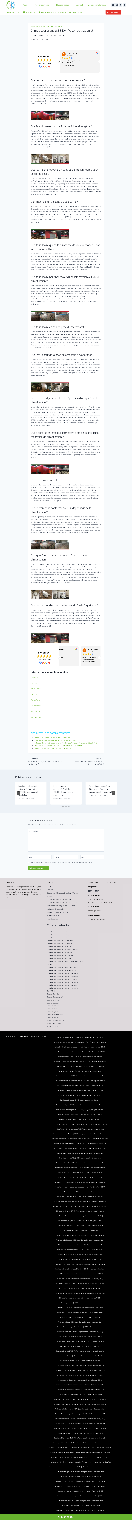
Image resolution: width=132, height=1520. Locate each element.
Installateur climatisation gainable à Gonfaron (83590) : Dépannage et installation (80, 1269)
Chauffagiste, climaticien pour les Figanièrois (62, 979)
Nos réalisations (63, 5)
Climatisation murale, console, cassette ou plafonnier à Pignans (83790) (80, 1221)
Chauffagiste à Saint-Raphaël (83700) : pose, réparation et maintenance (80, 1394)
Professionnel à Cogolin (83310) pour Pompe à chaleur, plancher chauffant (80, 1095)
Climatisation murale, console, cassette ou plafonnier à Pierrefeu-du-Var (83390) (80, 1187)
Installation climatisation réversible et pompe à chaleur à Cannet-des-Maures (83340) (80, 1143)
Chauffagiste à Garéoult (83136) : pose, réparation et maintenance (80, 1361)
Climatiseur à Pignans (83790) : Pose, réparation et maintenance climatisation (80, 1211)
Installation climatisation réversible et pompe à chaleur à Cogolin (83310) (80, 1114)
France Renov (36, 700)
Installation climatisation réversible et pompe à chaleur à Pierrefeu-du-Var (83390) (80, 1182)
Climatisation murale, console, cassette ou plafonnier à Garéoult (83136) (80, 1380)
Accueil (26, 5)
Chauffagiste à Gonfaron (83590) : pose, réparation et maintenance (80, 1288)
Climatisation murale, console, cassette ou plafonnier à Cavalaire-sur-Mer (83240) (80, 1052)
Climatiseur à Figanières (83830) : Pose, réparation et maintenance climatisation (80, 1481)
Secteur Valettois (53, 1026)
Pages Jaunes (36, 689)
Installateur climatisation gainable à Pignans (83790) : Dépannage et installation (80, 1235)
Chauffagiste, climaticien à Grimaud (59, 944)
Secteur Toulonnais (54, 1024)
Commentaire (34, 831)
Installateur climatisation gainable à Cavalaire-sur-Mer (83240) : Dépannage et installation (80, 1042)
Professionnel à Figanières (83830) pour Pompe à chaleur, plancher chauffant (80, 1472)
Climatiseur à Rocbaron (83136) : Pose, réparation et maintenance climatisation (80, 1076)
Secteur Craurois (53, 1000)
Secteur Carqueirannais (55, 997)
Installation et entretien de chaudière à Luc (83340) (52, 738)
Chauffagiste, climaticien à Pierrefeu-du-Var (62, 950)
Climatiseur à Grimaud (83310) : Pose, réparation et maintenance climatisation (80, 1351)
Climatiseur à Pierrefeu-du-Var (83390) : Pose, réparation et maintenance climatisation (80, 1201)
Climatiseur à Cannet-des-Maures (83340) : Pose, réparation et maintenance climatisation (80, 1134)
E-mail (57, 857)
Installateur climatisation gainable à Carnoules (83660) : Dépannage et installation (80, 1245)
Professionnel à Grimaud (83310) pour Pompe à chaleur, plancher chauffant (80, 1341)
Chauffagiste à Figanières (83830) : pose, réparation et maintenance (80, 1476)
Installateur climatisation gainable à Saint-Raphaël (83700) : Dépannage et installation (80, 1404)
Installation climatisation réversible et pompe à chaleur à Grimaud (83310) (80, 1332)
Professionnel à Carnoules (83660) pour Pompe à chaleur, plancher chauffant (80, 1240)
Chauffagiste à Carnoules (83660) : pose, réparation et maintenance (80, 1259)
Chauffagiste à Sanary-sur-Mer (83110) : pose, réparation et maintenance (80, 1433)
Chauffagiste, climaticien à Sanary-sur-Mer (62, 970)
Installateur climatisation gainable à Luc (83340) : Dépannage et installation (80, 1312)
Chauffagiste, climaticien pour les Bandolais (62, 973)
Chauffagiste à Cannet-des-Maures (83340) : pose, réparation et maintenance (80, 1129)
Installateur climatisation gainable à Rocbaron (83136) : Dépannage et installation (80, 1081)
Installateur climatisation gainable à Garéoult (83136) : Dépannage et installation (80, 1370)
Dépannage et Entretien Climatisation (60, 899)
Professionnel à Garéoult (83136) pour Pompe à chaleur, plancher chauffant (80, 1356)
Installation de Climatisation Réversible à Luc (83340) (52, 748)
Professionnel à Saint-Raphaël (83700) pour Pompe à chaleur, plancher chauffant (80, 1409)
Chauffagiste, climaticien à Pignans (59, 953)
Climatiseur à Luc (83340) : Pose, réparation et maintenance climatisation (80, 1308)
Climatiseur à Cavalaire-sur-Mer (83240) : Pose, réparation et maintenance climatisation (80, 1061)
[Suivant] (113, 793)
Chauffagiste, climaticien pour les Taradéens (62, 988)
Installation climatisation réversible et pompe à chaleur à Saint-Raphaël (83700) (80, 1385)
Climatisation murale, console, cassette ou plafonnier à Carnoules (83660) (80, 1254)
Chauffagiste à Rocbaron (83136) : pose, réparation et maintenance (80, 1071)
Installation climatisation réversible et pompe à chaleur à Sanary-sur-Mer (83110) (80, 1419)
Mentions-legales (53, 916)
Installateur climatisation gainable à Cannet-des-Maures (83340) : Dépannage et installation (80, 1139)
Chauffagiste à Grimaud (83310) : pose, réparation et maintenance (80, 1346)
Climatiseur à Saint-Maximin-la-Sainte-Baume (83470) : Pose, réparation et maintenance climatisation (80, 1467)
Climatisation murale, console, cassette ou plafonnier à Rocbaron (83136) (80, 1090)
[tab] (62, 806)
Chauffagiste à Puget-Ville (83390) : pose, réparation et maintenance (80, 1158)
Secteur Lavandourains (55, 1015)
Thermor (34, 694)
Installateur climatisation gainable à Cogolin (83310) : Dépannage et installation (80, 1110)
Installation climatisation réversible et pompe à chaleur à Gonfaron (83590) (80, 1274)
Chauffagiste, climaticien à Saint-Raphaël (61, 967)
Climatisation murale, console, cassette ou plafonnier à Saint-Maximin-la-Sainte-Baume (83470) (80, 1457)
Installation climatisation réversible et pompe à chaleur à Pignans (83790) (80, 1216)
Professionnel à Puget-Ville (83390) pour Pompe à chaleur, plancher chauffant (80, 1153)
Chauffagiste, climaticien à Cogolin (59, 935)
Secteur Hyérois (52, 1012)
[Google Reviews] (120, 5)
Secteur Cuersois (53, 1003)
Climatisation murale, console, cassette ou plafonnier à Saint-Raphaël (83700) (80, 1390)
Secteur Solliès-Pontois (55, 1021)
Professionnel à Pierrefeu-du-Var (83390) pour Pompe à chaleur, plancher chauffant (80, 1192)
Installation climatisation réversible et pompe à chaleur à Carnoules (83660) (80, 1250)
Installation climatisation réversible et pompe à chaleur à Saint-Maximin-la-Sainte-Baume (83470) (80, 1452)
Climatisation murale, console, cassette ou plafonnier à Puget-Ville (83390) (80, 1177)
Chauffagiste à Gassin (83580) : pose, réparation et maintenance (80, 1505)
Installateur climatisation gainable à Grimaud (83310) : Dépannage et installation (80, 1327)
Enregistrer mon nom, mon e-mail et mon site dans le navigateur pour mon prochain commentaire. (62, 862)
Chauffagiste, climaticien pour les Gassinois (62, 982)
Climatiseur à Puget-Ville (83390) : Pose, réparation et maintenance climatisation (80, 1163)
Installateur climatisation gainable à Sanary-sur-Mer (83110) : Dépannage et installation (80, 1414)
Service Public (36, 706)
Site (82, 857)
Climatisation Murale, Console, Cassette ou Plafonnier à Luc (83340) (58, 746)
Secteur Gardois (52, 1009)
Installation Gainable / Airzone (57, 912)
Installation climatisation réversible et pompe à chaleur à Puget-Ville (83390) (80, 1172)
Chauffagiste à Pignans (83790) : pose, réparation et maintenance (80, 1230)
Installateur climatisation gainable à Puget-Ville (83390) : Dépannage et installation (80, 1168)
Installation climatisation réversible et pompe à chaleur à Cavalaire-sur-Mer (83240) (80, 1047)
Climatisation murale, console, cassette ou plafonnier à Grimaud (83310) (80, 1336)
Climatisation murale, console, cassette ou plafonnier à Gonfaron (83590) (80, 1279)
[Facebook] (113, 5)
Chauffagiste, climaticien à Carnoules (60, 932)
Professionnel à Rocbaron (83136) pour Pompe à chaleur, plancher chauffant (80, 1066)
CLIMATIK (59, 26)
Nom (31, 857)
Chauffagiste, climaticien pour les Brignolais (62, 976)
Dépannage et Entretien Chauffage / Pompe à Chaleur (63, 894)
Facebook (34, 677)
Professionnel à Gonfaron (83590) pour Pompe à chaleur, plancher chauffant (100, 789)
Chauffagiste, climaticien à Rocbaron (60, 959)
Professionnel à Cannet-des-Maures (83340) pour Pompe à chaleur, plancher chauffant (80, 1124)
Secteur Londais (53, 1018)
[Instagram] (116, 5)
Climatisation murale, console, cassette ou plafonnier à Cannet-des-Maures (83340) (80, 1148)
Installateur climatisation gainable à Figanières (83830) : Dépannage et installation (80, 1486)
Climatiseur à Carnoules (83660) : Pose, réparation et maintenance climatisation (80, 1264)
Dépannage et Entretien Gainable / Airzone (62, 902)
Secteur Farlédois (53, 1006)
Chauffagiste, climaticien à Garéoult (59, 938)
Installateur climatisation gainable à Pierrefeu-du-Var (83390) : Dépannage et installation (80, 1206)
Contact (79, 5)
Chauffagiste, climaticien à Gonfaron (60, 941)
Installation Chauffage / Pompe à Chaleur (61, 906)
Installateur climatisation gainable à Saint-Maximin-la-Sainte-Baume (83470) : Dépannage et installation (80, 1447)
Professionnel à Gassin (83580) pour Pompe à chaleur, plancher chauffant (80, 1501)
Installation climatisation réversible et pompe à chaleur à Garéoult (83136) (80, 1375)
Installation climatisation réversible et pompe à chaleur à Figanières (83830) (80, 1491)
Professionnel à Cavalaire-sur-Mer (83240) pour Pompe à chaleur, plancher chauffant (80, 1037)
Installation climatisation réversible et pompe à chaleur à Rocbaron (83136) (80, 1085)
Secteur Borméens (53, 994)
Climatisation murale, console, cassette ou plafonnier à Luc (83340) (89, 761)
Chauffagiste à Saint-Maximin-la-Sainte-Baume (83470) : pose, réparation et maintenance (80, 1443)
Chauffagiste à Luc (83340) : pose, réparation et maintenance (80, 1303)
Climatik (35, 40)
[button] (99, 61)
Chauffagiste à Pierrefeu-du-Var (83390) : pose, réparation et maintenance (80, 1196)
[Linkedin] (124, 5)
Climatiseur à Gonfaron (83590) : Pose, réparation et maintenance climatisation (80, 1293)
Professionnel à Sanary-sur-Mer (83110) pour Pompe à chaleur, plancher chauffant (80, 1428)
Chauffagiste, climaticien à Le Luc (43, 26)
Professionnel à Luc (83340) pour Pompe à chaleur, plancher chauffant (46, 761)
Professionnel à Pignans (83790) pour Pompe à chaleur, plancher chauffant (80, 1225)
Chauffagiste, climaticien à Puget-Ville (60, 956)
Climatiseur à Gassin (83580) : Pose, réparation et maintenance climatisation (80, 1510)
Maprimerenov (36, 717)
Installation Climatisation (55, 909)
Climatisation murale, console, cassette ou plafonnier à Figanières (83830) (80, 1496)
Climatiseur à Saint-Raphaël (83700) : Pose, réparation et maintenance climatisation (80, 1399)
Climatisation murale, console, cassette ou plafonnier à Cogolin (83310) (80, 1119)
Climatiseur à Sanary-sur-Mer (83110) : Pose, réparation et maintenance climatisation (80, 1438)
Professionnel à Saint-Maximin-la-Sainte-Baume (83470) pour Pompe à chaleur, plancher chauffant (80, 1462)
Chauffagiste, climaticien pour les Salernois (62, 985)
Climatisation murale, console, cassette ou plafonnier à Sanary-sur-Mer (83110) (80, 1423)
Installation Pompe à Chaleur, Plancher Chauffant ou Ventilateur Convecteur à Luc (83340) (66, 743)
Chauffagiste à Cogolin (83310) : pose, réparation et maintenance (80, 1100)
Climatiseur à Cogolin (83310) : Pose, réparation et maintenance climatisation (80, 1105)
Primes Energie (36, 711)
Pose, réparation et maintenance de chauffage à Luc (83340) (55, 740)
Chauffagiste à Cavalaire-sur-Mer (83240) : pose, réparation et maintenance (80, 1057)
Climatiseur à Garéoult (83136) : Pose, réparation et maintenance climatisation (80, 1365)
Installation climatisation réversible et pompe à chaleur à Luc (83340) (80, 1317)
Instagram (34, 683)
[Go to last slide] (18, 793)
